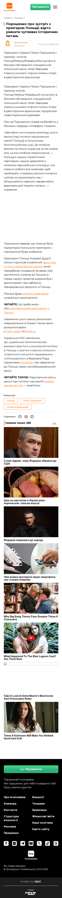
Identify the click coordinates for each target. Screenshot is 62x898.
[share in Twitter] (26, 416)
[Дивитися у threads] (56, 843)
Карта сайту (40, 829)
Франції (30, 331)
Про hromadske (15, 797)
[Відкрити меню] (55, 7)
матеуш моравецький (17, 407)
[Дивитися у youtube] (31, 843)
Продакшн (11, 832)
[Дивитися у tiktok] (47, 843)
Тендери (38, 803)
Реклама (10, 826)
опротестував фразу (35, 293)
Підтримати (40, 6)
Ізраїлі (17, 331)
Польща (11, 400)
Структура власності (11, 818)
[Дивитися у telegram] (22, 843)
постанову (27, 362)
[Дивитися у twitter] (39, 843)
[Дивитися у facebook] (6, 843)
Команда (10, 803)
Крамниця (39, 810)
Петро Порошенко (32, 400)
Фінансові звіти (43, 816)
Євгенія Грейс (21, 42)
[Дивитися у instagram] (14, 843)
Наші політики (42, 822)
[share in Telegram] (32, 416)
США (9, 331)
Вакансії (38, 797)
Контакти (10, 810)
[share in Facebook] (20, 416)
